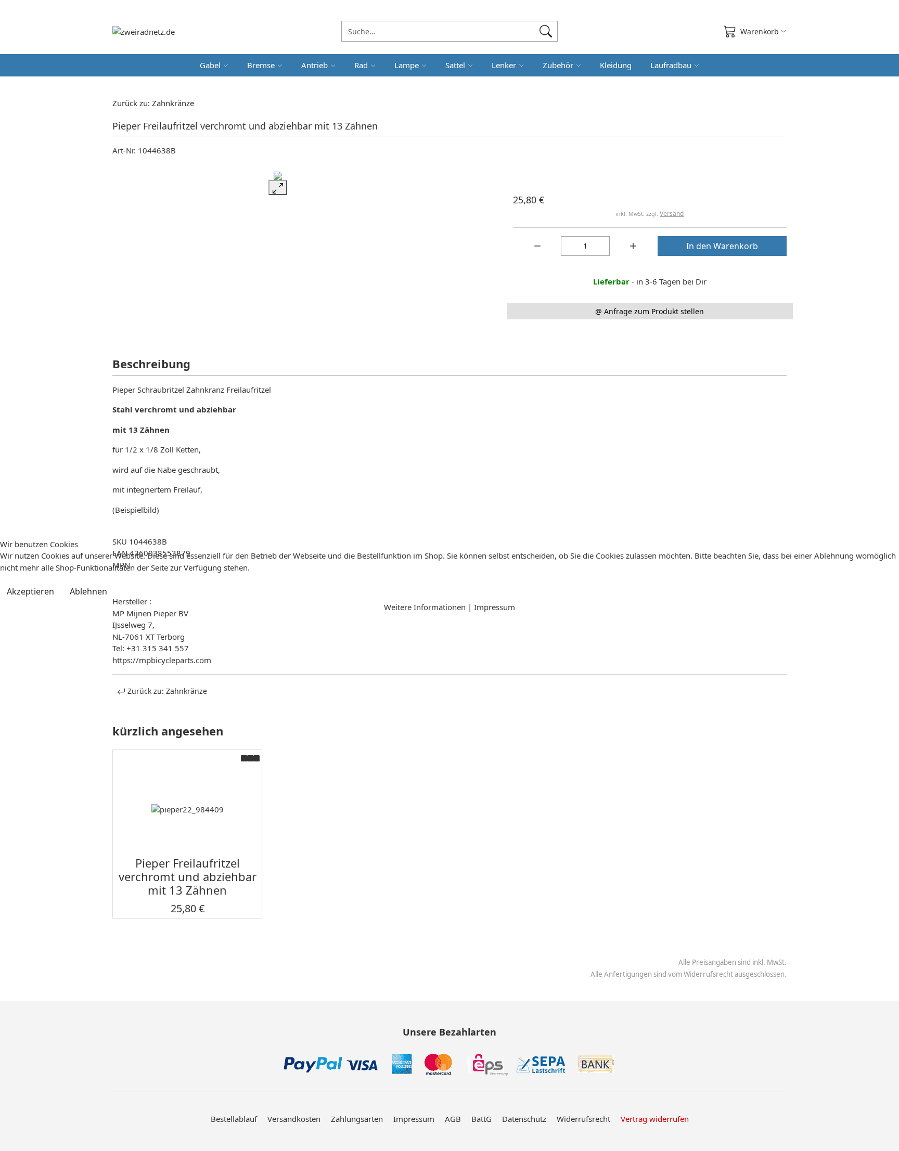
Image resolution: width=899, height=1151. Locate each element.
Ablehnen (88, 591)
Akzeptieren (30, 591)
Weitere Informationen (425, 607)
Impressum (494, 607)
